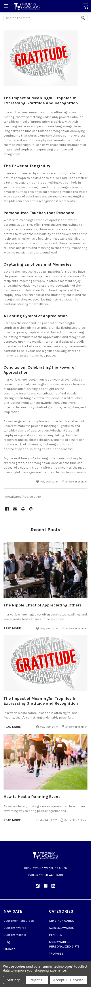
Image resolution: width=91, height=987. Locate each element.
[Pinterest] (30, 508)
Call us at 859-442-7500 (45, 875)
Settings (14, 980)
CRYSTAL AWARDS (61, 921)
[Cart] (85, 6)
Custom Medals (15, 935)
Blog (7, 942)
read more (12, 628)
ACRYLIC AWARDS (61, 928)
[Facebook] (7, 508)
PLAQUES (55, 935)
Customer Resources (19, 921)
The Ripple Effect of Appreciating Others (43, 605)
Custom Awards (15, 928)
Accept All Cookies (68, 980)
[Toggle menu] (6, 6)
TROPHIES (56, 953)
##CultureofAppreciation (23, 497)
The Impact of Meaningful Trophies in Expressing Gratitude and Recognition (41, 100)
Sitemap (9, 949)
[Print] (22, 508)
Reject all (37, 980)
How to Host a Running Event (32, 796)
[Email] (14, 508)
